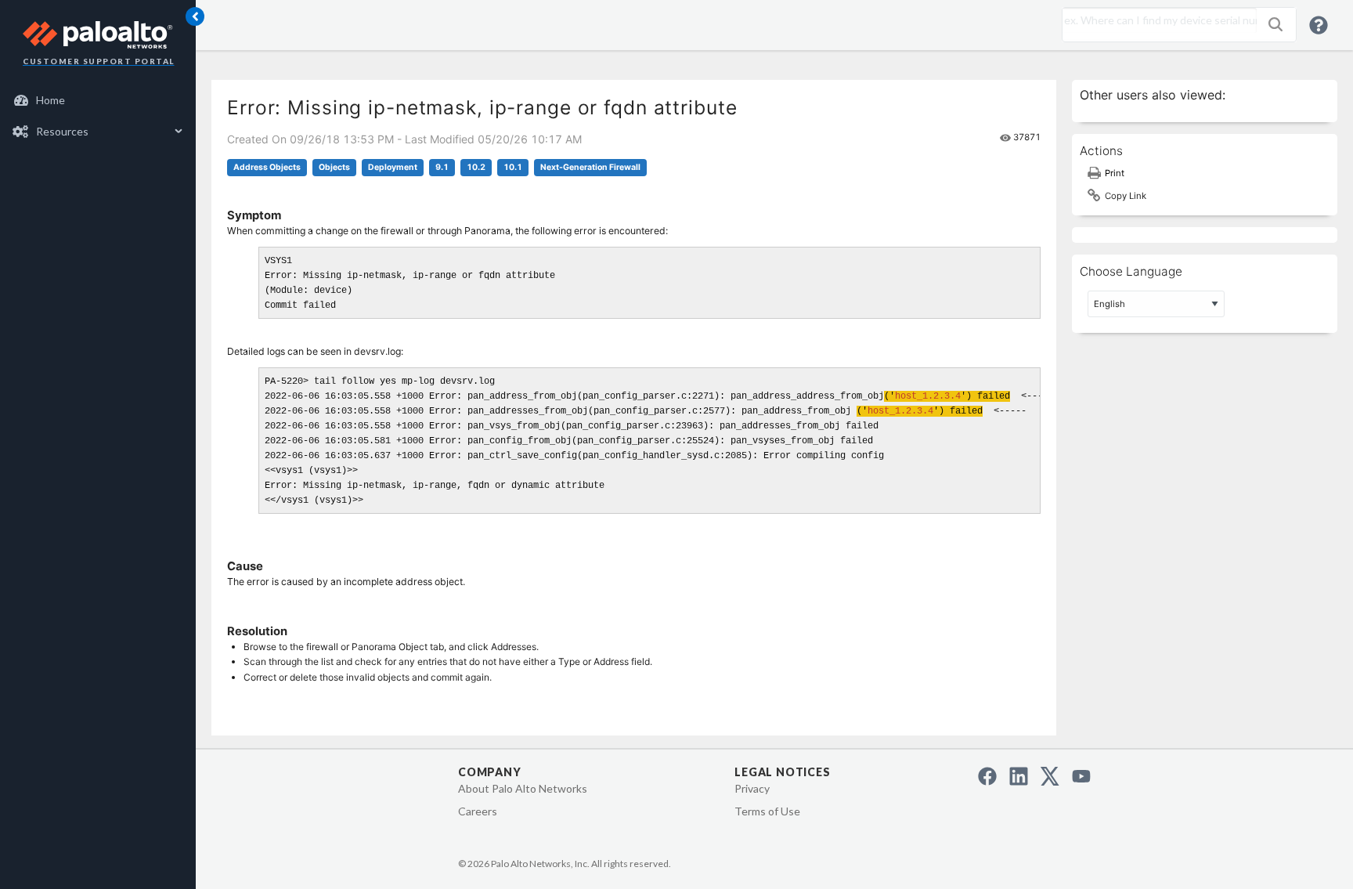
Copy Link (1125, 195)
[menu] (98, 116)
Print (1114, 173)
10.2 (476, 167)
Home (50, 100)
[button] (1275, 24)
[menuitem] (98, 100)
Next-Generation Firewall (590, 167)
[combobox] (1156, 20)
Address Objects (267, 167)
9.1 (442, 167)
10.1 (512, 167)
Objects (334, 167)
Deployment (392, 167)
